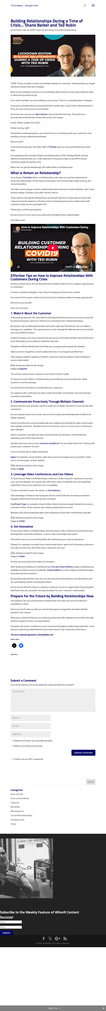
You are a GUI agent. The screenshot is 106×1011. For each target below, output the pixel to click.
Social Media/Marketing (65, 30)
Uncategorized (17, 820)
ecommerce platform (49, 443)
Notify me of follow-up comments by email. (33, 741)
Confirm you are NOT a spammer (28, 759)
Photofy (52, 147)
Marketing (49, 30)
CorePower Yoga (18, 504)
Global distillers (54, 570)
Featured (40, 30)
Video (13, 824)
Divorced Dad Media (20, 798)
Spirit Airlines (41, 114)
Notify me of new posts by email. (28, 746)
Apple (13, 457)
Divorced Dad (17, 794)
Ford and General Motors (62, 567)
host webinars (54, 490)
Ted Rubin (17, 30)
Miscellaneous (17, 811)
